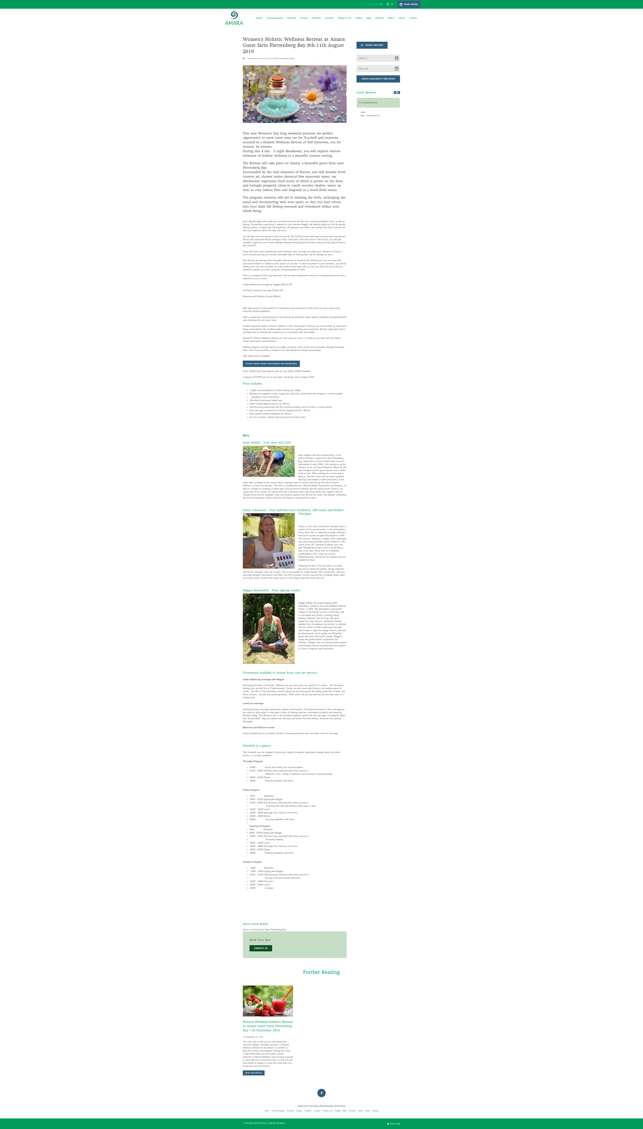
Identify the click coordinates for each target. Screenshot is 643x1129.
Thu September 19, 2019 (253, 1037)
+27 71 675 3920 (375, 4)
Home (259, 18)
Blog (369, 18)
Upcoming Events (287, 58)
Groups (304, 18)
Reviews (379, 18)
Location (329, 18)
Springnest (280, 1123)
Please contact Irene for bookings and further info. (271, 364)
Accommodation (274, 18)
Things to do (344, 18)
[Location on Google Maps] (387, 4)
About (402, 18)
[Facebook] (392, 4)
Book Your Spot (260, 940)
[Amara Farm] (234, 17)
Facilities (316, 18)
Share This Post (374, 45)
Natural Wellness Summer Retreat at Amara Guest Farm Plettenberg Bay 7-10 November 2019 (268, 1026)
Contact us (261, 948)
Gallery (359, 18)
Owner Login (394, 1124)
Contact (413, 18)
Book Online (411, 4)
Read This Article (253, 1073)
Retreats (291, 18)
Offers (391, 18)
